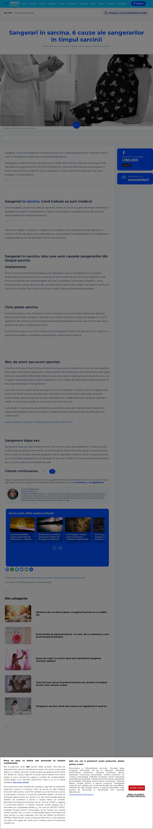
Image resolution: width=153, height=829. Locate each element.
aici (36, 807)
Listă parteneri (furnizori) (81, 795)
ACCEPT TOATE (137, 788)
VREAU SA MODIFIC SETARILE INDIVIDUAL (135, 795)
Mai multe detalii (21, 782)
